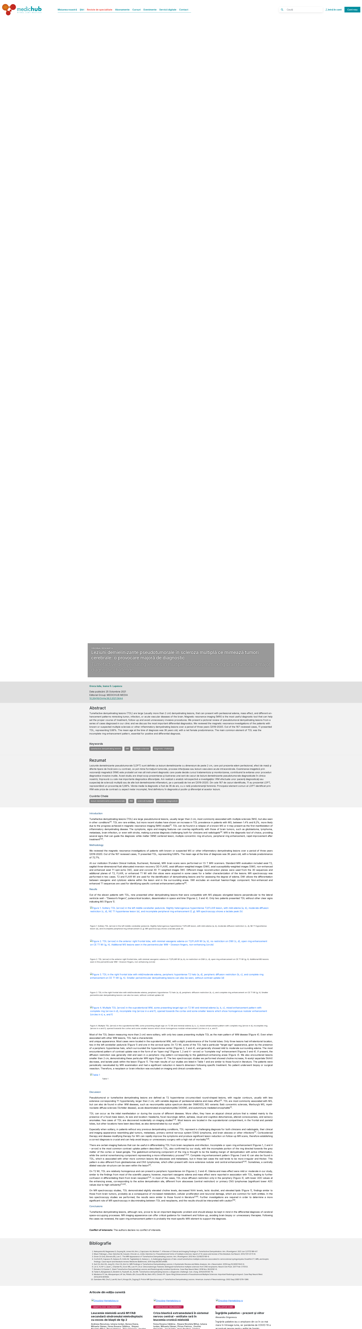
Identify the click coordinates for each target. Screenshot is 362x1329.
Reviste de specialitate (99, 9)
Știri (82, 9)
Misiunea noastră (67, 9)
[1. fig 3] (181, 980)
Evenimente (150, 9)
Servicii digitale (167, 9)
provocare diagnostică (167, 801)
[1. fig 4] (181, 1013)
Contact (183, 9)
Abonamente (122, 9)
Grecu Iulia (95, 686)
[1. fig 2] (181, 947)
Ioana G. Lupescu (112, 686)
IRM (131, 801)
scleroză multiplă (145, 801)
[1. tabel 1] (96, 1080)
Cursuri (136, 9)
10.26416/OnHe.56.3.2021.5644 (106, 698)
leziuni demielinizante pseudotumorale (108, 801)
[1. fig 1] (181, 913)
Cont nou (352, 9)
